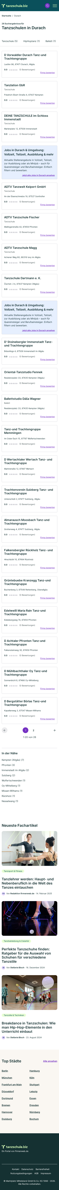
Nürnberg (35, 1112)
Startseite (6, 15)
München (7, 1077)
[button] (47, 5)
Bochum (34, 1119)
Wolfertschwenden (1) (13, 780)
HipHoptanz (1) (31, 41)
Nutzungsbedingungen (21, 1173)
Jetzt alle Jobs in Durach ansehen (38, 175)
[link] (29, 64)
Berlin (5, 1070)
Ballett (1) (51, 41)
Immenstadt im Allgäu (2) (15, 770)
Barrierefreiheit (42, 1169)
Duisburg (7, 1119)
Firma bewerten (47, 72)
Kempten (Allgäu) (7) (13, 759)
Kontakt (15, 1169)
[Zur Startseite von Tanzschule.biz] (14, 5)
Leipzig (33, 1091)
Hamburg (35, 1070)
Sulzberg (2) (8, 775)
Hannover (7, 1112)
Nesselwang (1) (10, 801)
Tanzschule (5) (10, 41)
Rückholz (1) (8, 796)
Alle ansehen (50, 1061)
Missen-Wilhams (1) (12, 790)
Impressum (46, 1173)
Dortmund (7, 1098)
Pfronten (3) (8, 765)
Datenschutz (27, 1169)
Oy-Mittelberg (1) (11, 785)
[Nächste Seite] (54, 730)
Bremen (6, 1105)
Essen (33, 1098)
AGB (36, 1173)
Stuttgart (34, 1084)
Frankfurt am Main (12, 1084)
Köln (32, 1077)
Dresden (34, 1105)
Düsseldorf (8, 1091)
